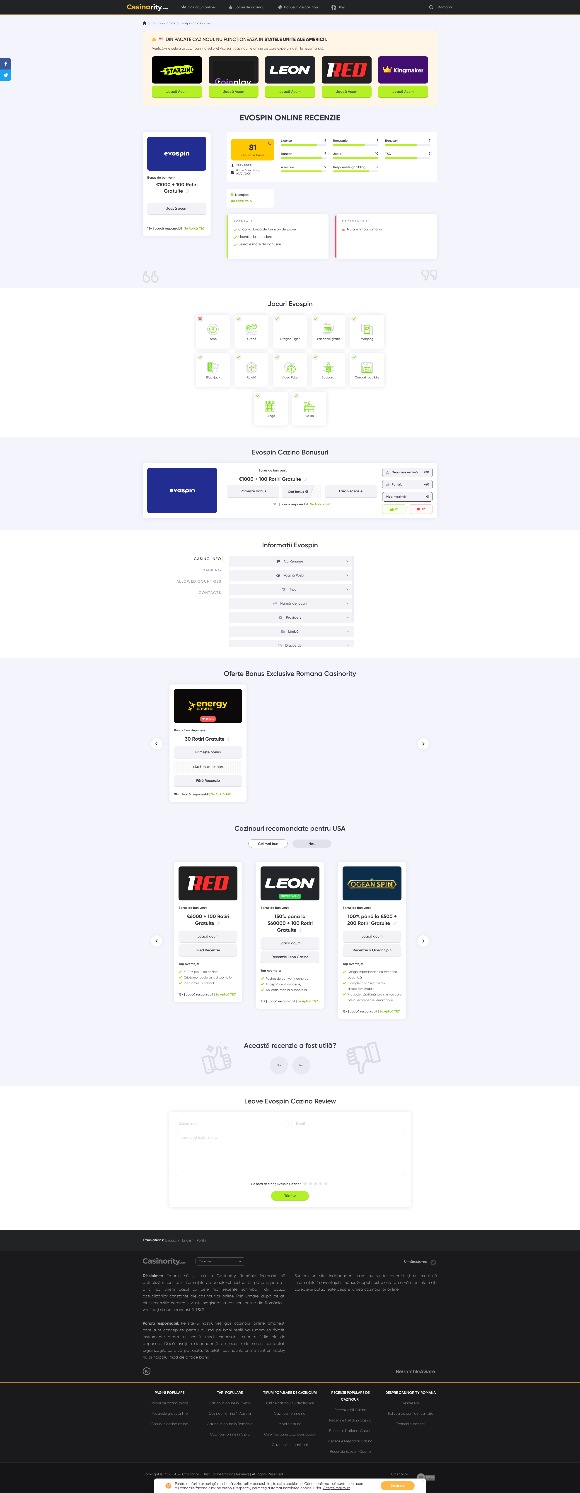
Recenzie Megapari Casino (350, 1441)
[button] (156, 743)
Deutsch (172, 1240)
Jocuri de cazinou (249, 7)
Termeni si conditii (410, 1424)
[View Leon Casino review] (290, 883)
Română (445, 7)
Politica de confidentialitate (410, 1413)
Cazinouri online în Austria (230, 1413)
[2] (310, 1183)
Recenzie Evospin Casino (350, 1451)
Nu (301, 1065)
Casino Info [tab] (207, 559)
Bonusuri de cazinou (301, 7)
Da (279, 1065)
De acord (398, 1486)
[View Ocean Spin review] (372, 883)
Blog (341, 7)
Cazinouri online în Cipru (230, 1434)
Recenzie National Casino (350, 1430)
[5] (326, 1183)
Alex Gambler (244, 164)
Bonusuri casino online (169, 1424)
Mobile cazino (290, 1424)
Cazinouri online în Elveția (230, 1403)
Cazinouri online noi (290, 1413)
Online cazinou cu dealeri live (290, 1403)
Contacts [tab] (210, 593)
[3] (315, 1183)
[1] (305, 1183)
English (187, 1240)
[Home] (145, 23)
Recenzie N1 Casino (350, 1410)
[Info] (187, 191)
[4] (321, 1183)
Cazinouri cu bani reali (290, 1445)
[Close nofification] (423, 1481)
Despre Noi (410, 1403)
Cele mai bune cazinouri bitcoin (290, 1434)
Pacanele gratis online (170, 1413)
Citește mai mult (336, 1488)
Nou (312, 844)
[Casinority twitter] (433, 1261)
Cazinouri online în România (230, 1424)
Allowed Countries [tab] (198, 581)
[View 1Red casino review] (208, 883)
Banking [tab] (212, 570)
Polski (201, 1240)
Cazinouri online (201, 7)
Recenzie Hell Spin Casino (350, 1420)
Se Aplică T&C (194, 228)
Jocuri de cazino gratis (169, 1403)
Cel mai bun (268, 844)
